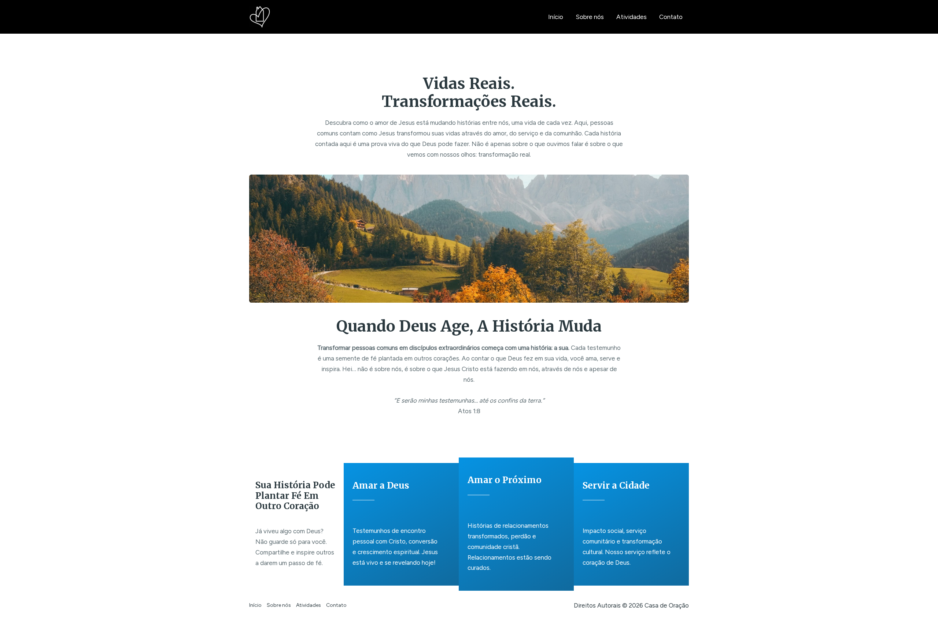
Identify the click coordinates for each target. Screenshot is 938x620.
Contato (671, 16)
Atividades (631, 16)
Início (555, 16)
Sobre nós (590, 16)
